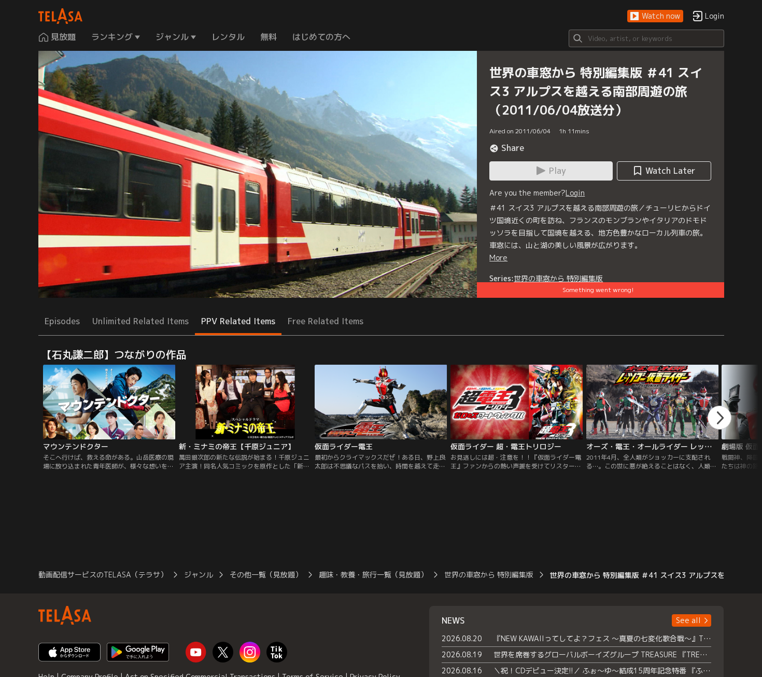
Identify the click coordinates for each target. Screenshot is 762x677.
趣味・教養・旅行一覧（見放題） (373, 574)
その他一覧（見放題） (266, 574)
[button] (655, 16)
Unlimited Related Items (140, 321)
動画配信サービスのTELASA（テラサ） (102, 574)
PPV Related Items (238, 321)
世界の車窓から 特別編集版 (558, 278)
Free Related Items (325, 321)
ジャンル (198, 574)
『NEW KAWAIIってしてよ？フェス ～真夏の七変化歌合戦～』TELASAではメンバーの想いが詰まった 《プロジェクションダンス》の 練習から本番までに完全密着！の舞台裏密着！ (602, 638)
